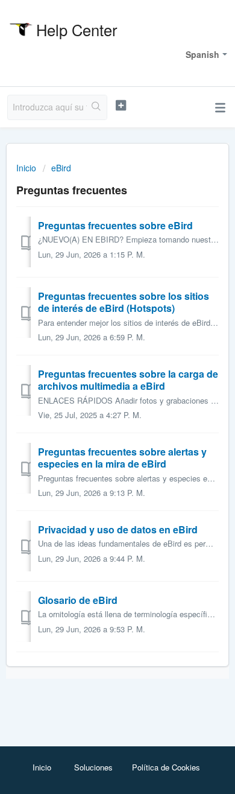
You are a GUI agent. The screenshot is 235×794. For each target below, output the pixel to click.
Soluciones (93, 767)
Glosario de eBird (78, 600)
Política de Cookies (166, 767)
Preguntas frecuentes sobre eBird (115, 225)
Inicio (27, 168)
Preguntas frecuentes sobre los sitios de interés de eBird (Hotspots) (123, 302)
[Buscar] (97, 107)
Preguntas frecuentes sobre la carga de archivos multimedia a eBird (128, 380)
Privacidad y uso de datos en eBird (118, 529)
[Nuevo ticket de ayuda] (120, 106)
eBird (61, 168)
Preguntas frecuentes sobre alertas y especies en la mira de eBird (122, 458)
